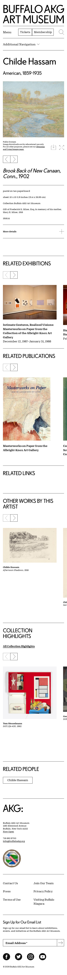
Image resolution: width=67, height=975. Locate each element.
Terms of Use (12, 899)
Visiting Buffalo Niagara (44, 901)
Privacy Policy (43, 891)
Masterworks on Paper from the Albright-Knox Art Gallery (25, 448)
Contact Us (10, 883)
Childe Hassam (29, 61)
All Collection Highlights (19, 646)
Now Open (8, 831)
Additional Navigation (19, 44)
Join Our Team (44, 883)
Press (7, 891)
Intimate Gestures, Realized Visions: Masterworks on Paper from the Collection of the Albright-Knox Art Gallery (28, 331)
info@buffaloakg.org (14, 841)
